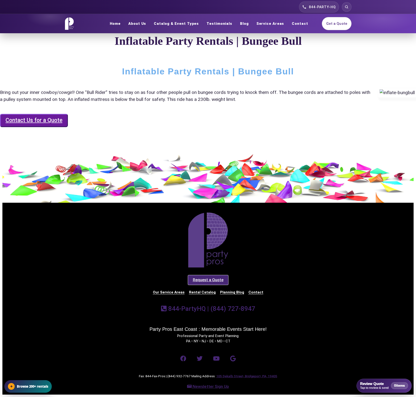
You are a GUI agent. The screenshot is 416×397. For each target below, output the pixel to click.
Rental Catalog (202, 292)
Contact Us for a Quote (34, 120)
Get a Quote (336, 23)
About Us (137, 23)
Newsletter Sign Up (210, 386)
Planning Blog (232, 292)
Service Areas (270, 23)
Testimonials (219, 23)
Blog (244, 23)
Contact (300, 23)
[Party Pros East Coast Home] (80, 23)
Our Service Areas (169, 292)
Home (115, 23)
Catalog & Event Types (176, 23)
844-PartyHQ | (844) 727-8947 (211, 308)
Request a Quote (208, 279)
